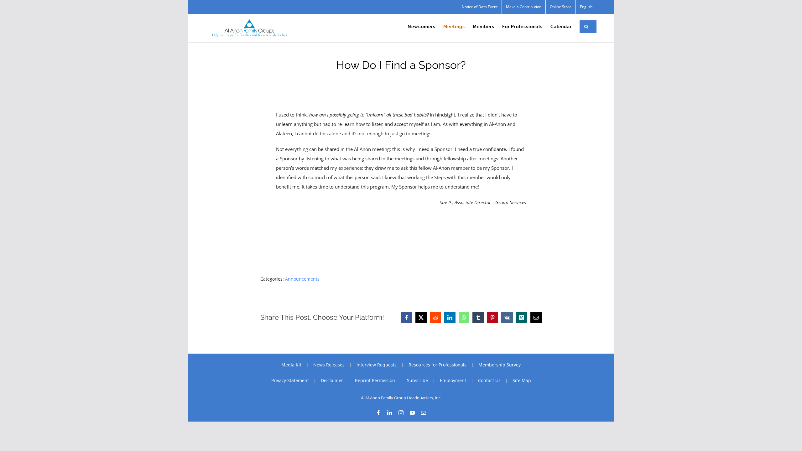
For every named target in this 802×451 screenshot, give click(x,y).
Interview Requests (377, 365)
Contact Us (489, 380)
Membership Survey (499, 365)
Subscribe (417, 380)
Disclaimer (332, 380)
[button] (586, 26)
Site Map (522, 380)
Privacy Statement (290, 380)
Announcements (302, 279)
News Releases (329, 365)
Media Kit (291, 365)
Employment (453, 380)
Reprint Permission (375, 380)
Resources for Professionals (437, 365)
